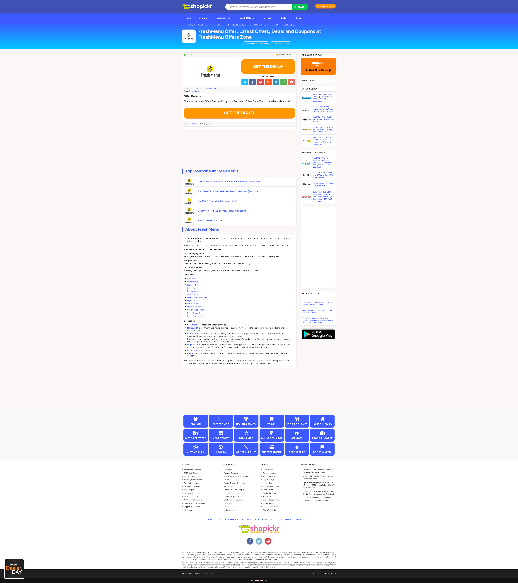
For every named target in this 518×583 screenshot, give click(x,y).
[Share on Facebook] (252, 82)
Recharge (228, 469)
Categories (223, 17)
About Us (214, 519)
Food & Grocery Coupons (234, 483)
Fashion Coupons (231, 473)
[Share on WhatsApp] (283, 82)
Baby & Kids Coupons (232, 486)
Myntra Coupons (191, 496)
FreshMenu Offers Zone (280, 43)
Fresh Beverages (194, 316)
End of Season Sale (271, 486)
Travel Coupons (230, 480)
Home (188, 17)
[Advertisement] (239, 148)
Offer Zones (268, 469)
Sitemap (286, 519)
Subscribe (261, 519)
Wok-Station (192, 294)
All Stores (188, 510)
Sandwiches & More (196, 309)
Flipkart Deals (189, 476)
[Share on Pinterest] (260, 82)
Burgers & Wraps (194, 306)
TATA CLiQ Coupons (192, 473)
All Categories (230, 510)
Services (227, 506)
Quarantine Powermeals (198, 297)
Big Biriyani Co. (193, 300)
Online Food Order (214, 88)
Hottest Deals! (326, 6)
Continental (192, 281)
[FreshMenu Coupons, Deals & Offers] (189, 36)
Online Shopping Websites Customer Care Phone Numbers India (317, 303)
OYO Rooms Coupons (193, 500)
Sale (284, 17)
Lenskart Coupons (192, 486)
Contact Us (302, 519)
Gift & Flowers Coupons (233, 500)
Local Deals (228, 503)
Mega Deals (268, 503)
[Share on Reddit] (268, 82)
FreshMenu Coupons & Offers (256, 43)
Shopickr (194, 124)
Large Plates (192, 303)
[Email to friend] (291, 82)
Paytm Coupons (191, 483)
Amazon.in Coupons (192, 469)
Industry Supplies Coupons (235, 496)
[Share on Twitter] (244, 82)
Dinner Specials (194, 291)
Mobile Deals (268, 483)
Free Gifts (267, 496)
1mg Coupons (189, 489)
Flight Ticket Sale (270, 510)
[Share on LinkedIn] (276, 82)
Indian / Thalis (193, 285)
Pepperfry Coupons (192, 506)
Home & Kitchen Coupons (234, 493)
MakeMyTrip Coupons (193, 480)
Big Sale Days (268, 480)
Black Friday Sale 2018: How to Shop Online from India (317, 311)
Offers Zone (194, 91)
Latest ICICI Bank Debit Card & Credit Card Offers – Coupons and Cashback (318, 492)
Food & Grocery (199, 88)
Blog (298, 17)
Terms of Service (191, 573)
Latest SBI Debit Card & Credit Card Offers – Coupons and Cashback (318, 499)
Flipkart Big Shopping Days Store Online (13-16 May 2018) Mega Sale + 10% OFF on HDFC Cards (317, 320)
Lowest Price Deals (271, 506)
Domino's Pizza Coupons (194, 503)
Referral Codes (269, 473)
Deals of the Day (270, 493)
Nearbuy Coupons (191, 493)
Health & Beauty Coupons (234, 489)
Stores (203, 17)
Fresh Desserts (194, 313)
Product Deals (269, 476)
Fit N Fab (191, 288)
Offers (268, 17)
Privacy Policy (213, 573)
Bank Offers (247, 17)
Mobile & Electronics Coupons (236, 476)
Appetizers (192, 278)
